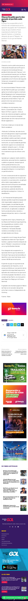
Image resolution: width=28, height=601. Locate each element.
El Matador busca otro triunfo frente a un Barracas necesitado (11, 507)
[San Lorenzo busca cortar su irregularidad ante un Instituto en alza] (23, 499)
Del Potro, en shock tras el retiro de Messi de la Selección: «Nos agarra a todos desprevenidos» (10, 490)
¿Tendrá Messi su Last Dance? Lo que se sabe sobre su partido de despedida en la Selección (11, 481)
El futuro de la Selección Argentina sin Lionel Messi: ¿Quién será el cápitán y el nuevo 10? (10, 472)
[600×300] (14, 316)
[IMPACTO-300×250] (15, 461)
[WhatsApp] (15, 324)
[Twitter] (11, 324)
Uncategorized (7, 14)
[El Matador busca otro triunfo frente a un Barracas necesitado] (23, 508)
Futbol (4, 582)
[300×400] (14, 439)
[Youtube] (18, 527)
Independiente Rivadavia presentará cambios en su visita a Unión (20, 353)
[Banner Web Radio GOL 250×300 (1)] (14, 383)
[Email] (22, 324)
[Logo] (6, 9)
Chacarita (10, 320)
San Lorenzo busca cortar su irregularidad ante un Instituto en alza (11, 498)
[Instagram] (13, 527)
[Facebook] (8, 324)
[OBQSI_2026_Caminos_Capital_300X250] (14, 405)
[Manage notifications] (25, 598)
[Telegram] (18, 324)
